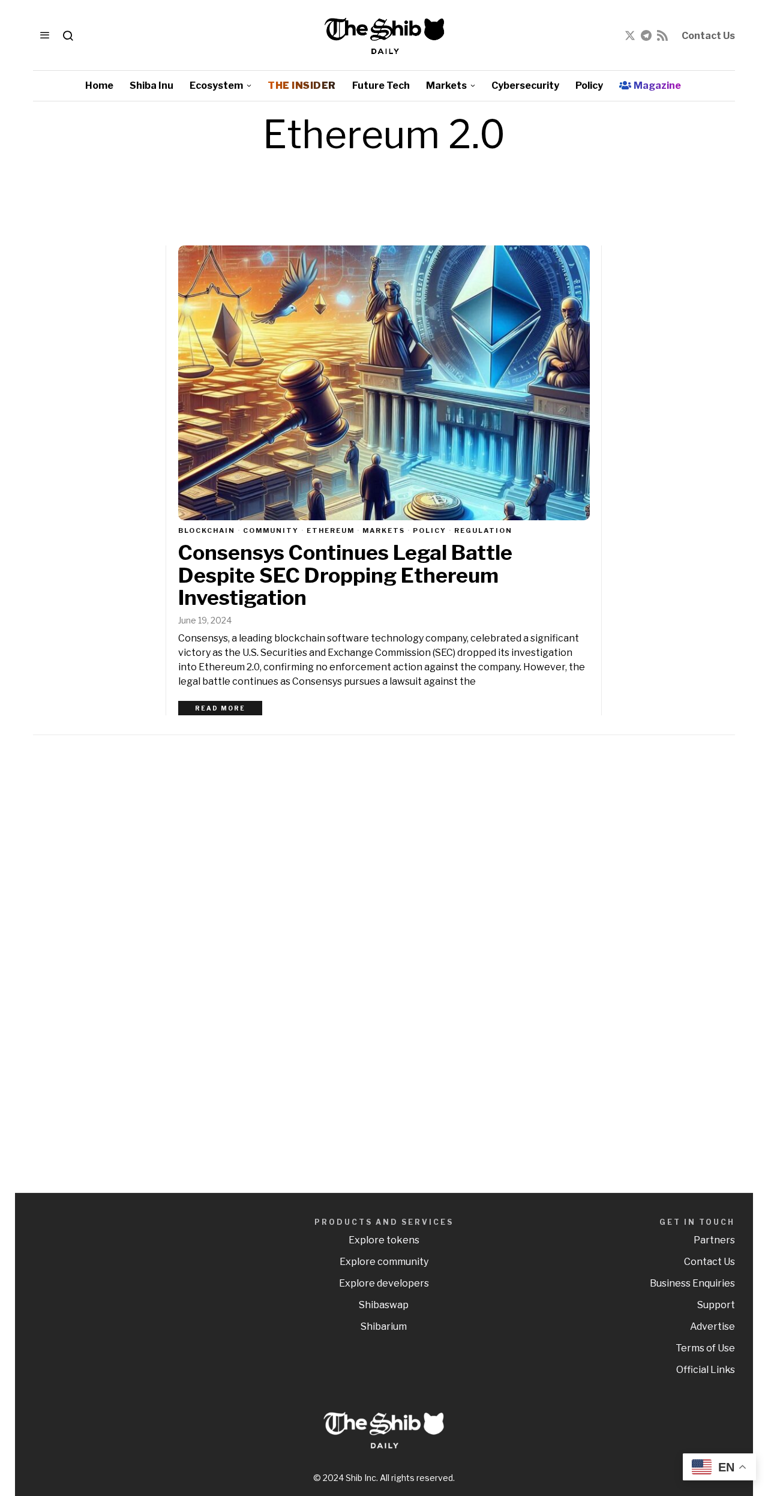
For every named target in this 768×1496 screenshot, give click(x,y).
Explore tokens (384, 1240)
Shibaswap (384, 1305)
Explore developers (384, 1283)
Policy (429, 530)
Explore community (384, 1261)
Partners (714, 1240)
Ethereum (331, 530)
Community (271, 530)
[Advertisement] (651, 934)
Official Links (705, 1369)
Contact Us (708, 35)
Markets (383, 530)
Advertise (712, 1326)
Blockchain (206, 530)
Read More (220, 708)
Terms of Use (705, 1348)
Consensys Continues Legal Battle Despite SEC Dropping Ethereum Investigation (345, 574)
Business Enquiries (692, 1283)
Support (716, 1305)
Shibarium (384, 1326)
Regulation (483, 530)
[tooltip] (630, 35)
